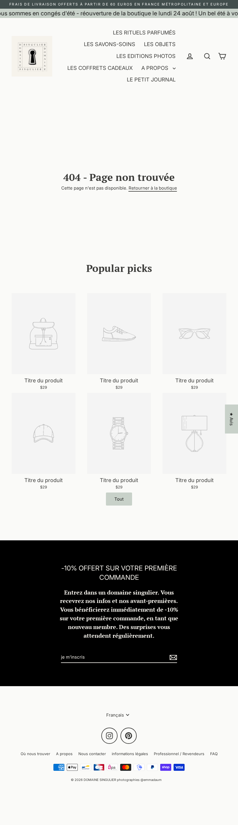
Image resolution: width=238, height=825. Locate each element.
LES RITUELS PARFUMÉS (144, 32)
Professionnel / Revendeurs (179, 753)
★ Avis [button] (231, 419)
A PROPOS (155, 68)
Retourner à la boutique (153, 188)
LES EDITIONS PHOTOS (146, 56)
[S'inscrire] (172, 657)
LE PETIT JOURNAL (151, 79)
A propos (64, 753)
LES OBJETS (160, 44)
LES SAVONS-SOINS (109, 44)
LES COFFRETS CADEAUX (100, 68)
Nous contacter (92, 753)
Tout (119, 499)
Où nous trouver (35, 753)
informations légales (130, 753)
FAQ (214, 753)
